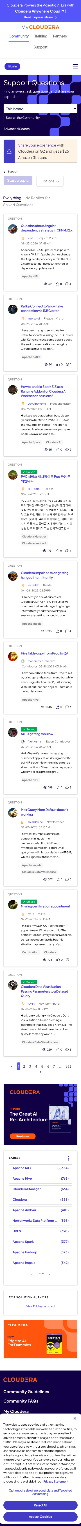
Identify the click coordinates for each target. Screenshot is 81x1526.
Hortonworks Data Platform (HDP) (36, 1220)
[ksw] (12, 229)
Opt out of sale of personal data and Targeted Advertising (40, 1492)
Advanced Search (17, 129)
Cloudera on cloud (34, 543)
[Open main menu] (76, 66)
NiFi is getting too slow (37, 734)
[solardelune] (12, 813)
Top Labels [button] (67, 1155)
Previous (32, 1275)
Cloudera (50, 952)
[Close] (75, 1418)
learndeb (33, 585)
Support (40, 47)
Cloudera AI (53, 442)
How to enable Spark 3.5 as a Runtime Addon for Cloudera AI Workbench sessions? (43, 391)
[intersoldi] (12, 309)
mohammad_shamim (41, 661)
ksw (30, 238)
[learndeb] (12, 576)
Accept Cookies (40, 1516)
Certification (30, 952)
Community (19, 36)
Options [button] (47, 181)
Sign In (12, 66)
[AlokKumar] (12, 732)
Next (48, 1275)
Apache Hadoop (25, 1252)
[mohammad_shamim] (12, 656)
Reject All (40, 1505)
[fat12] (12, 905)
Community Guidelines (26, 1391)
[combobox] (40, 117)
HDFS (17, 1231)
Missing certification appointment (45, 906)
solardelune (35, 822)
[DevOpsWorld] (12, 390)
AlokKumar (35, 741)
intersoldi (34, 318)
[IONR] (12, 985)
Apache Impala (31, 623)
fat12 (31, 913)
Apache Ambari (24, 1210)
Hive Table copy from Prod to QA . (45, 653)
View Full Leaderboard (40, 1306)
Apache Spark (31, 442)
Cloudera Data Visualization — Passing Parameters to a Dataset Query (44, 991)
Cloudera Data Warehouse (39, 872)
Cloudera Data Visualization (40, 1042)
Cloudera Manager (34, 536)
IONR (31, 1003)
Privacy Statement (55, 1481)
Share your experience (37, 145)
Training (40, 36)
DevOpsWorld (37, 403)
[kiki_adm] (12, 475)
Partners (60, 36)
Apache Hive (30, 699)
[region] (40, 1469)
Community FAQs (20, 1400)
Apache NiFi (30, 276)
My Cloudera (16, 1411)
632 (68, 1066)
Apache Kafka (31, 357)
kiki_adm (34, 488)
